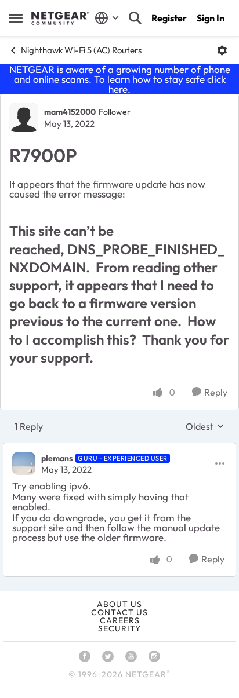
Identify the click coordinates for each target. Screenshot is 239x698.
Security (119, 628)
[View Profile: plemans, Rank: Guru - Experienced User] (23, 463)
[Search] (135, 18)
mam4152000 (70, 112)
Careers (120, 620)
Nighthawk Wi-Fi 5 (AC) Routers (81, 50)
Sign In (210, 18)
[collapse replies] (119, 448)
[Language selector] (107, 18)
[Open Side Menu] (15, 18)
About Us (119, 604)
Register (169, 18)
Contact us (119, 612)
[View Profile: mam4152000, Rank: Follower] (23, 117)
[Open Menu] (222, 50)
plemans (57, 458)
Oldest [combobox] (205, 426)
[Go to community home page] (60, 18)
